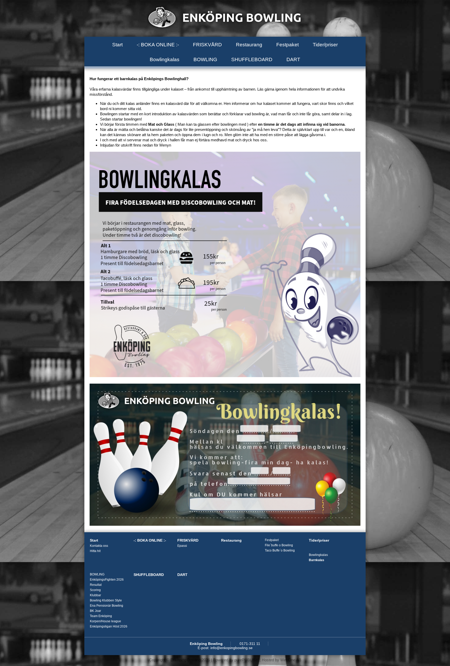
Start (117, 44)
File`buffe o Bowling (279, 545)
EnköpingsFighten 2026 (107, 579)
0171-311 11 (250, 644)
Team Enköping (101, 616)
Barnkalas (316, 560)
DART (293, 59)
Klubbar (95, 595)
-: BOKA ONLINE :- (158, 44)
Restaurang (249, 44)
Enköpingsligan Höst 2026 (108, 626)
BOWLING (205, 59)
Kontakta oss (99, 546)
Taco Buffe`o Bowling (280, 550)
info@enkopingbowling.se (231, 648)
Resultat (96, 585)
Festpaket (287, 44)
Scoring (95, 590)
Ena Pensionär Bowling (106, 605)
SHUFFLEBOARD (251, 59)
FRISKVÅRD (207, 44)
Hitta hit (95, 551)
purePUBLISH (246, 660)
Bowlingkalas (164, 59)
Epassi (182, 546)
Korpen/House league (105, 621)
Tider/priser (325, 44)
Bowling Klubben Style (106, 600)
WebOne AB (290, 660)
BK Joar (95, 611)
